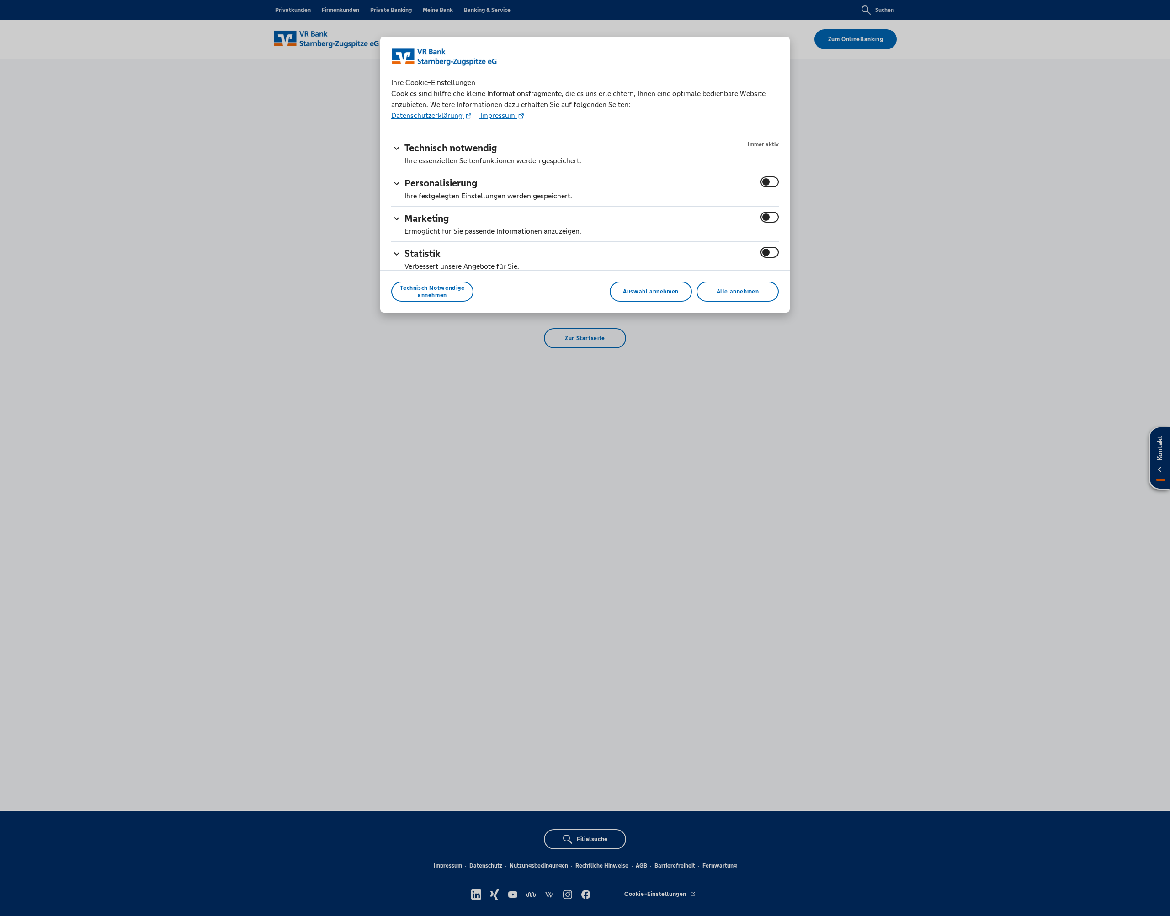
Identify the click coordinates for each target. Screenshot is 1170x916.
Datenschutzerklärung (427, 115)
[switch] (769, 181)
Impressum (498, 115)
